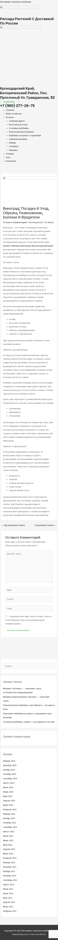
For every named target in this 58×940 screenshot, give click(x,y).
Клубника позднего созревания (25, 135)
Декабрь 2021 (9, 866)
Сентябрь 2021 (10, 880)
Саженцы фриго (17, 120)
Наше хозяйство (14, 113)
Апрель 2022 (9, 849)
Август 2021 (8, 884)
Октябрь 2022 (9, 822)
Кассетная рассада (18, 124)
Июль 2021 (8, 889)
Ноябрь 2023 (9, 769)
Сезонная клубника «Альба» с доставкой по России (29, 721)
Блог (8, 157)
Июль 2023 (8, 787)
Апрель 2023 (9, 800)
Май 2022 (7, 844)
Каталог (10, 117)
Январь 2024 (9, 760)
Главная (10, 110)
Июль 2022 (8, 836)
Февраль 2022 (9, 858)
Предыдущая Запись (13, 525)
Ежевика (13, 150)
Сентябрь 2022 (10, 827)
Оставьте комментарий (15, 222)
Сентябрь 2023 (10, 778)
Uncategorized (35, 222)
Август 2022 (8, 831)
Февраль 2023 (9, 809)
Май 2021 (7, 897)
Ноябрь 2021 (9, 871)
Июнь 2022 (8, 840)
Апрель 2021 (9, 902)
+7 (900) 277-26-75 (17, 105)
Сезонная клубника (19, 128)
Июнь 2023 (8, 791)
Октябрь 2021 (9, 875)
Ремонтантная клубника (21, 131)
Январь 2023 (9, 813)
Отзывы (10, 153)
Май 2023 (7, 796)
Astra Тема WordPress (35, 934)
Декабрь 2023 (9, 765)
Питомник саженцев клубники (15, 1)
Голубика (13, 146)
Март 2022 (8, 853)
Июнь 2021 (8, 893)
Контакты (11, 161)
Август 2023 (8, 783)
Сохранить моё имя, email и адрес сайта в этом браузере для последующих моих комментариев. (28, 620)
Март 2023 (8, 805)
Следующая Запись (46, 525)
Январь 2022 (9, 862)
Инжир (12, 142)
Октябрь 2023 (9, 774)
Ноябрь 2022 (9, 818)
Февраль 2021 (9, 911)
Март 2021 (8, 906)
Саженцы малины (18, 139)
